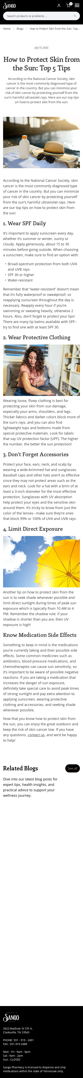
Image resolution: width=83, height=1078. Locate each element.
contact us (36, 735)
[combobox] (41, 16)
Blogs (20, 28)
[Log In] (59, 5)
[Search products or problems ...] (75, 16)
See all (72, 768)
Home (6, 28)
